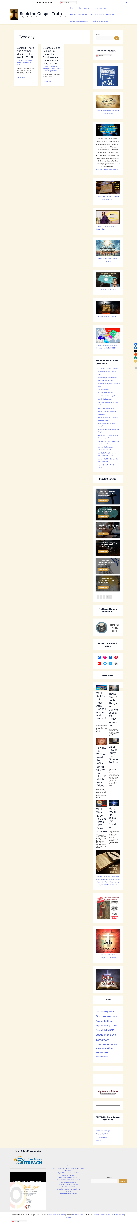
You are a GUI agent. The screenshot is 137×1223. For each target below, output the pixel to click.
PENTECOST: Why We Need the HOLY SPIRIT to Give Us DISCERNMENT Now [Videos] (101, 766)
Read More (103, 500)
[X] (37, 2)
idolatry (107, 1026)
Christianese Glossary (68, 1182)
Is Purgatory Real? (104, 389)
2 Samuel (46, 67)
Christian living (102, 1012)
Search (98, 34)
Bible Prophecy (84, 8)
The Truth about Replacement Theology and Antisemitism (107, 562)
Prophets (28, 60)
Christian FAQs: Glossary (101, 21)
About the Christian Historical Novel (68, 1189)
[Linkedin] (43, 2)
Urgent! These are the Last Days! (68, 1173)
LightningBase (78, 1215)
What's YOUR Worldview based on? (107, 169)
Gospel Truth (102, 1021)
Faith (111, 1011)
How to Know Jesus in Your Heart (68, 1180)
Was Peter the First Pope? (106, 396)
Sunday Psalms (102, 1056)
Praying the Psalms (49, 69)
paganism (114, 1044)
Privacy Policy (105, 1215)
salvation (107, 1048)
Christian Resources (68, 1175)
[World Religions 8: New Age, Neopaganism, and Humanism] (101, 687)
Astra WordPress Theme (57, 1215)
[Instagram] (40, 2)
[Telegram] (46, 2)
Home (72, 8)
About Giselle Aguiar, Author (68, 1184)
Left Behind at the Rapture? (79, 21)
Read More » (21, 77)
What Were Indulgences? (106, 408)
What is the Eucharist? (105, 399)
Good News (106, 1017)
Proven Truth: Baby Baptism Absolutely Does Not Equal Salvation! (108, 527)
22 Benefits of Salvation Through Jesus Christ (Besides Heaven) (106, 493)
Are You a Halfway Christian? (107, 316)
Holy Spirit (99, 1026)
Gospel (115, 1016)
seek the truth (102, 1053)
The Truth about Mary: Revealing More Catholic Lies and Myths (106, 580)
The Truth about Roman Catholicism (107, 368)
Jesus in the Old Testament (106, 1037)
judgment (99, 1044)
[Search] (116, 38)
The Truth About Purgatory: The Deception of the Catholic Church (107, 544)
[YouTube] (48, 2)
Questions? (110, 14)
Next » (109, 597)
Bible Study (20, 60)
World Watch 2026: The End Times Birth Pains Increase (101, 820)
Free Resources (96, 14)
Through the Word (102, 1134)
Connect (68, 1217)
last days (107, 1044)
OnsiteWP (96, 1215)
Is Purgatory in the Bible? (106, 393)
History (112, 1021)
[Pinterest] (51, 2)
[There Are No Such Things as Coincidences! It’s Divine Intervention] (114, 688)
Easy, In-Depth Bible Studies (68, 1177)
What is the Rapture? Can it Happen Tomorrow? (107, 510)
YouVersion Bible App (103, 1131)
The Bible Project (101, 1137)
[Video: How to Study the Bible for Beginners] (114, 741)
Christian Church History (78, 14)
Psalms (98, 1049)
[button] (126, 2)
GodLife (98, 1140)
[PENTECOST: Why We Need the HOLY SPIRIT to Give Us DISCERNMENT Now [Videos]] (101, 741)
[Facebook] (34, 2)
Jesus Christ (107, 1029)
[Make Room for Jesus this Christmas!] (114, 803)
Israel (114, 1025)
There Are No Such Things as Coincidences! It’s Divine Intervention (113, 709)
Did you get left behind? (108, 289)
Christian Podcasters (68, 1187)
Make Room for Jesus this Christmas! (113, 818)
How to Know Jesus (100, 8)
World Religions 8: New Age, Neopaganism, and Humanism (101, 707)
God (98, 1016)
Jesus (98, 1030)
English (66, 2)
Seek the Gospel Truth (41, 13)
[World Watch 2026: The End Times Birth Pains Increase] (101, 803)
